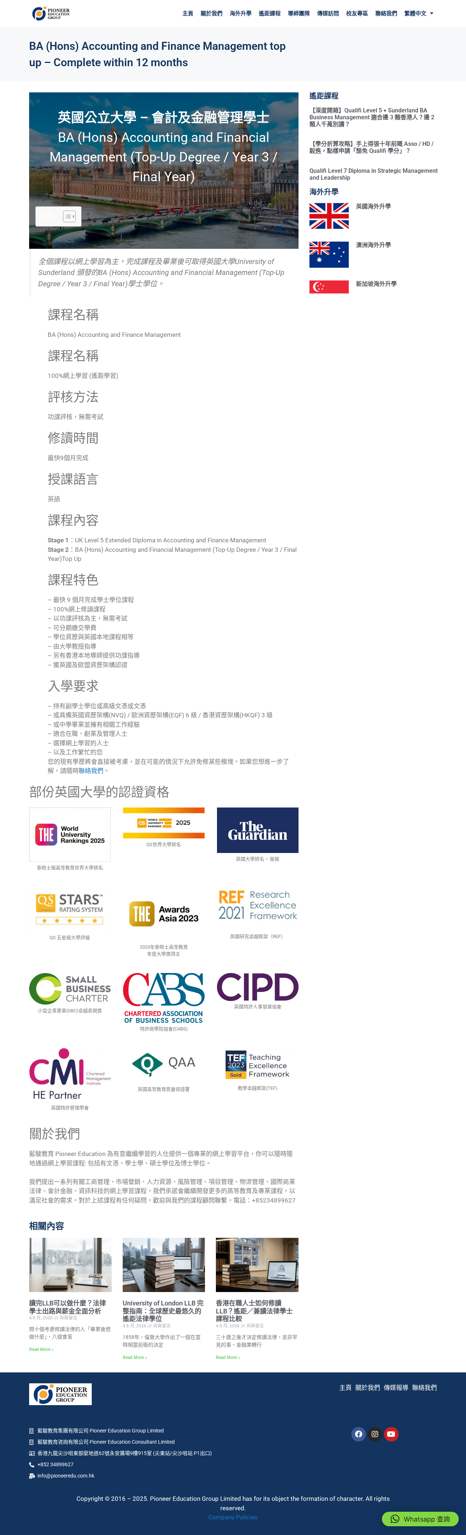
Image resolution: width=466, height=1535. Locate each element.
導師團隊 (299, 13)
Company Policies (233, 1517)
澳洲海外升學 (373, 245)
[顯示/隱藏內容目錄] (66, 216)
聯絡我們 (386, 13)
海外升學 (241, 13)
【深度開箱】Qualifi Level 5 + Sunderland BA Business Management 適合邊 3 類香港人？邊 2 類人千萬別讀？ (371, 117)
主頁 (187, 13)
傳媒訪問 (328, 13)
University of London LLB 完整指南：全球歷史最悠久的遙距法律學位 (163, 1311)
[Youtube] (391, 1434)
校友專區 (357, 13)
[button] (420, 1519)
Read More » (41, 1349)
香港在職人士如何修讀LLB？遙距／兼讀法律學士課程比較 (254, 1311)
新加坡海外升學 (376, 283)
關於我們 (211, 13)
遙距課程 (270, 13)
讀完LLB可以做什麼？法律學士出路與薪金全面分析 (67, 1307)
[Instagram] (375, 1434)
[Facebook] (358, 1434)
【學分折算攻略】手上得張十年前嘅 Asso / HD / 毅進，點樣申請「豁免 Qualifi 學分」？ (371, 147)
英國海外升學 (373, 206)
